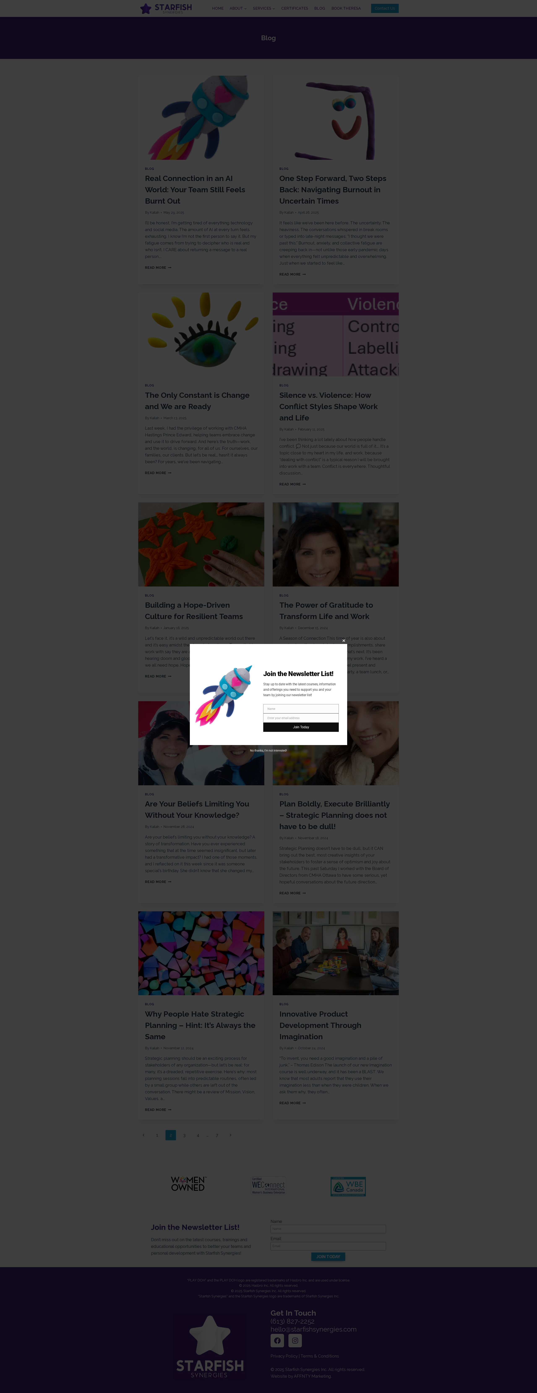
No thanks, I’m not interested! (268, 750)
